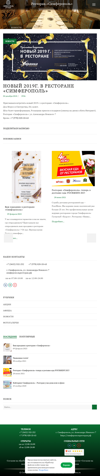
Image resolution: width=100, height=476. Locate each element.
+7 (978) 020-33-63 (19, 118)
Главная (5, 27)
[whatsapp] (88, 128)
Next (91, 238)
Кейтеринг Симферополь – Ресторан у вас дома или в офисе (38, 383)
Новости (16, 28)
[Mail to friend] (82, 128)
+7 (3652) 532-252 (15, 264)
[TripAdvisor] (10, 285)
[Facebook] (65, 128)
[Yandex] (14, 285)
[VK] (71, 128)
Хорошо (66, 465)
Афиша (7, 310)
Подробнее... (26, 180)
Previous (8, 238)
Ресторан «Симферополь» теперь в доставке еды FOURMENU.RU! (41, 370)
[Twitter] (60, 128)
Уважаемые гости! (20, 358)
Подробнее (43, 470)
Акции (7, 304)
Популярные (27, 336)
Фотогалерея (11, 322)
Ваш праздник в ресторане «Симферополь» (31, 346)
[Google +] (77, 128)
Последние (10, 336)
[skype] (94, 128)
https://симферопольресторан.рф (75, 435)
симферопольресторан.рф (19, 273)
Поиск (94, 407)
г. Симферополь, (28, 270)
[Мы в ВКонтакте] (5, 285)
